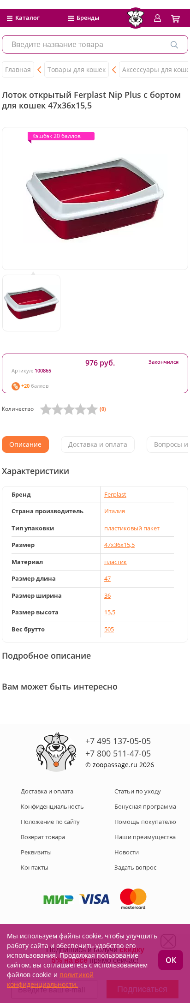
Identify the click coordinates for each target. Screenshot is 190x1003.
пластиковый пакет (132, 528)
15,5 (109, 612)
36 (107, 595)
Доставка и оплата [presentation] (97, 444)
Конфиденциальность (52, 806)
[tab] (25, 444)
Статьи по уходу (137, 791)
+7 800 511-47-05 (118, 753)
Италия (114, 511)
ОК (171, 960)
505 (109, 629)
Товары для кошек (77, 69)
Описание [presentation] (25, 444)
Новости (126, 852)
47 (107, 578)
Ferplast (115, 494)
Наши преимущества (145, 837)
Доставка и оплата (47, 791)
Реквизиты (36, 852)
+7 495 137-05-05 (118, 740)
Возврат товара (43, 837)
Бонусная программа (145, 806)
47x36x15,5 (119, 545)
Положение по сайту (50, 821)
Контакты (34, 867)
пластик (115, 562)
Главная (18, 69)
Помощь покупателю (145, 821)
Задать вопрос (135, 867)
